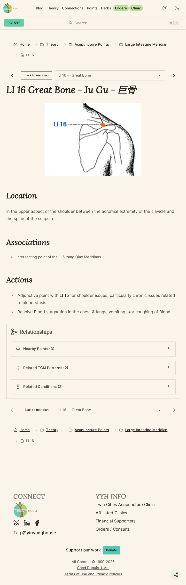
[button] (165, 8)
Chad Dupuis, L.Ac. (93, 568)
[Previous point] (12, 75)
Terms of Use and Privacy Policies (93, 574)
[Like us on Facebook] (37, 523)
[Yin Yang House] (10, 8)
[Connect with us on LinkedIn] (27, 523)
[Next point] (174, 75)
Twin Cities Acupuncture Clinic (125, 504)
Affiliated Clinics (111, 512)
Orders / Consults (113, 529)
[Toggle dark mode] (177, 8)
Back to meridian (36, 75)
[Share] (175, 575)
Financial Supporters (116, 521)
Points (14, 23)
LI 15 (64, 295)
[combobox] (124, 23)
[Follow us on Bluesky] (16, 523)
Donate (111, 550)
